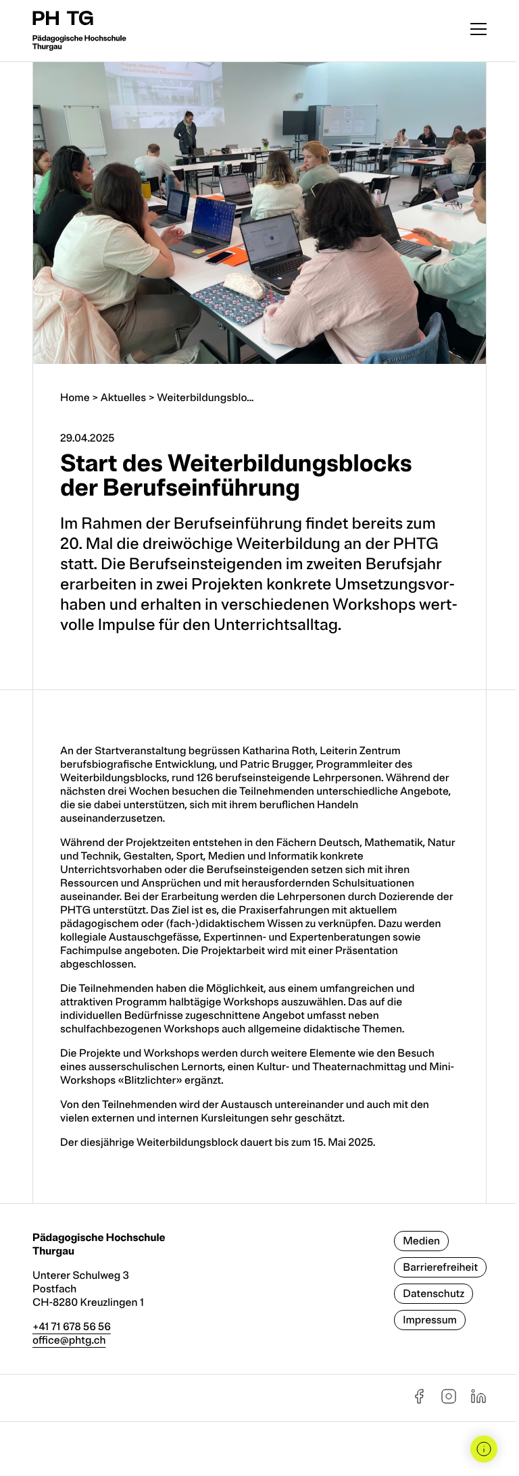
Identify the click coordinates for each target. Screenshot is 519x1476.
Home (75, 397)
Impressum (430, 1320)
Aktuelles (123, 397)
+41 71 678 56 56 (71, 1327)
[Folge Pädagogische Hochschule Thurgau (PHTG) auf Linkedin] (478, 1401)
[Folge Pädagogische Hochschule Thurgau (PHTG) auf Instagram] (449, 1401)
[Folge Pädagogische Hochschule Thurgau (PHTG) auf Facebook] (419, 1401)
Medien (421, 1241)
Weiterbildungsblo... (205, 397)
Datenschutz (433, 1293)
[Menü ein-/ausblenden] (478, 31)
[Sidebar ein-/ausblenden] (483, 1448)
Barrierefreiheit (440, 1267)
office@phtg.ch (69, 1340)
